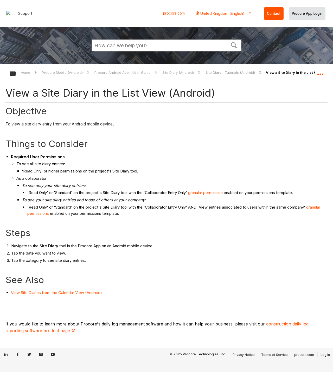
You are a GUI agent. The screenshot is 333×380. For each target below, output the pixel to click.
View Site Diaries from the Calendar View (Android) (56, 292)
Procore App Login (307, 13)
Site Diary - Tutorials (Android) (231, 72)
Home (26, 72)
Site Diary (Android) (178, 72)
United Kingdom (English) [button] (222, 13)
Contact (273, 13)
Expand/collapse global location (320, 72)
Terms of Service (274, 355)
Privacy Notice (244, 355)
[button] (234, 44)
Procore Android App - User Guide (123, 72)
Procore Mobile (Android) (63, 72)
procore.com (174, 13)
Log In (325, 355)
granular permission (205, 192)
